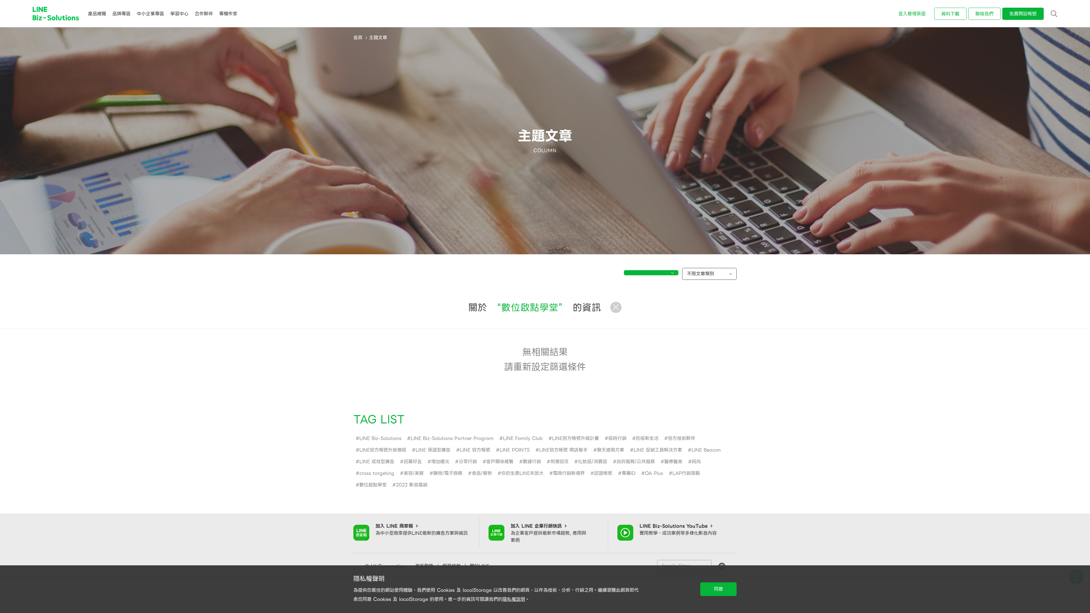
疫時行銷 (617, 438)
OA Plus (654, 473)
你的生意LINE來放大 (522, 473)
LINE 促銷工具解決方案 (658, 450)
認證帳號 (603, 473)
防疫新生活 (647, 438)
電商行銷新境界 (569, 473)
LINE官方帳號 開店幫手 (563, 450)
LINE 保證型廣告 (433, 450)
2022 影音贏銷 (411, 484)
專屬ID (629, 473)
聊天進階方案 (610, 450)
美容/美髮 (414, 473)
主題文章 (378, 37)
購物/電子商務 (447, 473)
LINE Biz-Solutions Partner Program (452, 438)
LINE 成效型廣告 (376, 461)
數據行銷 (532, 461)
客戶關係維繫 (499, 461)
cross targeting (376, 473)
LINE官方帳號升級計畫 (575, 438)
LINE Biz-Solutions (380, 438)
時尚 (696, 461)
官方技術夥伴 (681, 438)
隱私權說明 (513, 599)
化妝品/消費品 (592, 461)
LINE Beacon (706, 450)
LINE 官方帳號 (475, 450)
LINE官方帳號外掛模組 (382, 450)
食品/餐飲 (482, 473)
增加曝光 (440, 461)
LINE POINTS (515, 450)
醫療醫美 (673, 461)
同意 (718, 589)
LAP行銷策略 (686, 473)
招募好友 (413, 461)
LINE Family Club (523, 438)
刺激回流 (559, 461)
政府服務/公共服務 (636, 461)
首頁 (357, 37)
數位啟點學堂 (373, 484)
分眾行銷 (468, 461)
